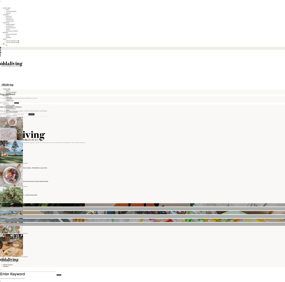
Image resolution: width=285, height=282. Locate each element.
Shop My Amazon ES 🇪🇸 (12, 42)
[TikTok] (0, 54)
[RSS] (0, 56)
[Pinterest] (0, 51)
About (8, 9)
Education (9, 17)
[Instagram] (0, 49)
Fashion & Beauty (11, 27)
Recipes (5, 32)
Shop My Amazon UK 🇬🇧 (12, 40)
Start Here (6, 8)
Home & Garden (10, 24)
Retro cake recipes (11, 34)
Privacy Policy (8, 264)
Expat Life (9, 16)
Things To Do (10, 19)
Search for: (2, 101)
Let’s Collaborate (11, 11)
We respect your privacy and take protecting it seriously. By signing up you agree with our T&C (24, 116)
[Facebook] (0, 47)
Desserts (8, 37)
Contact (8, 13)
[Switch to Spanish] (145, 45)
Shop (4, 39)
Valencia (6, 14)
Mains (7, 35)
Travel (8, 29)
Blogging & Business (12, 30)
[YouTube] (0, 52)
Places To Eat (10, 21)
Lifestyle (6, 22)
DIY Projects (9, 26)
